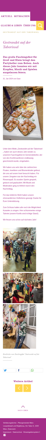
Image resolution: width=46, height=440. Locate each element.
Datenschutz (17, 432)
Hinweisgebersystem (31, 432)
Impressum (7, 432)
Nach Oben (23, 410)
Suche (40, 25)
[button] (9, 370)
